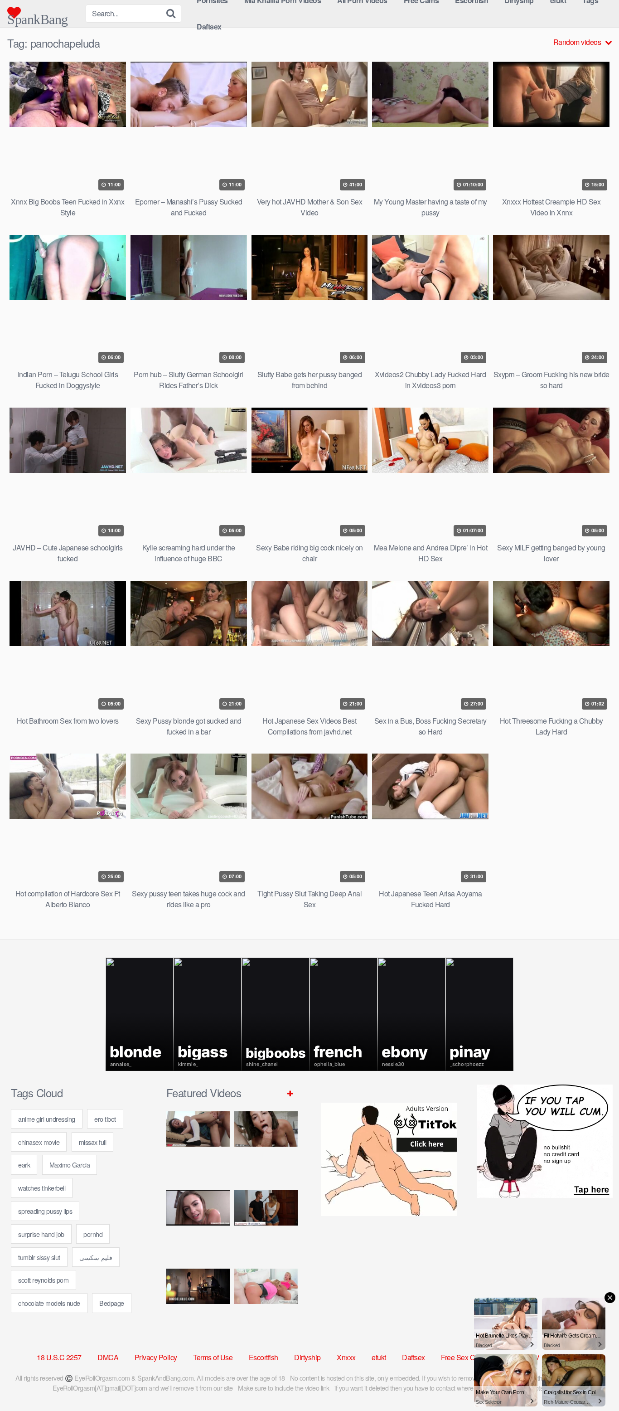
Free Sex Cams (464, 1357)
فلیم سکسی (95, 1257)
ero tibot (105, 1119)
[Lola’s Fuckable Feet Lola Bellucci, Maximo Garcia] (198, 1304)
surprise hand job (41, 1234)
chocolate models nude (49, 1303)
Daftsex (209, 26)
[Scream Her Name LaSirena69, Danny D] (266, 1146)
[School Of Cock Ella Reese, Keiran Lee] (266, 1225)
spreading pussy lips (45, 1211)
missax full (92, 1142)
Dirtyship (307, 1357)
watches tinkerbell (41, 1187)
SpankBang (37, 15)
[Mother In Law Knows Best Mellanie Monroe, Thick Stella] (266, 1304)
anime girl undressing (46, 1119)
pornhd (92, 1234)
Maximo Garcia (69, 1164)
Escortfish (263, 1357)
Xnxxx (346, 1357)
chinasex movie (38, 1142)
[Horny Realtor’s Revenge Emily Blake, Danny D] (198, 1225)
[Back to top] (594, 1382)
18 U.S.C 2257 (59, 1357)
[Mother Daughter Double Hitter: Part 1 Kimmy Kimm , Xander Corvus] (198, 1146)
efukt (379, 1357)
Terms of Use (212, 1357)
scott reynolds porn (43, 1279)
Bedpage (111, 1303)
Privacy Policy (156, 1357)
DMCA (107, 1357)
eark (24, 1164)
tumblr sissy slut (39, 1257)
